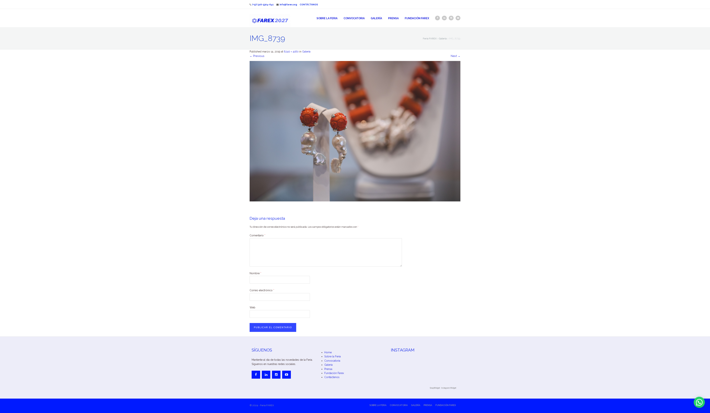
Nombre (255, 273)
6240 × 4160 (291, 51)
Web (252, 307)
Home (328, 352)
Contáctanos (309, 4)
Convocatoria (354, 18)
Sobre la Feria (327, 18)
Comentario (257, 235)
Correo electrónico (262, 290)
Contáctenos (331, 377)
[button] (699, 402)
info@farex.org (288, 4)
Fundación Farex (417, 18)
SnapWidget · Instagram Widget (443, 388)
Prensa (393, 18)
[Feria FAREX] (270, 20)
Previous (257, 56)
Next (455, 56)
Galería (376, 18)
